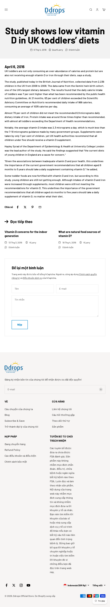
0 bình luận (74, 49)
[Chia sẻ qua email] (40, 207)
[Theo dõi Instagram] (21, 585)
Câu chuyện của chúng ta (19, 409)
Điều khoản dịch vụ (32, 278)
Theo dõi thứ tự (61, 420)
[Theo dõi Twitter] (14, 585)
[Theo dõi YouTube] (28, 585)
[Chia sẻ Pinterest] (32, 207)
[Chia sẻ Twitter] (25, 207)
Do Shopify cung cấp (45, 596)
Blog (7, 414)
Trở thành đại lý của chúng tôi (21, 426)
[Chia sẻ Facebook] (17, 207)
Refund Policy (12, 449)
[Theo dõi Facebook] (6, 585)
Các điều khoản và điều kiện (20, 455)
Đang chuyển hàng (15, 444)
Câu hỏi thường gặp (63, 414)
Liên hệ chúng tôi (62, 409)
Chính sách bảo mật (16, 461)
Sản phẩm (57, 426)
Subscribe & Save (15, 420)
